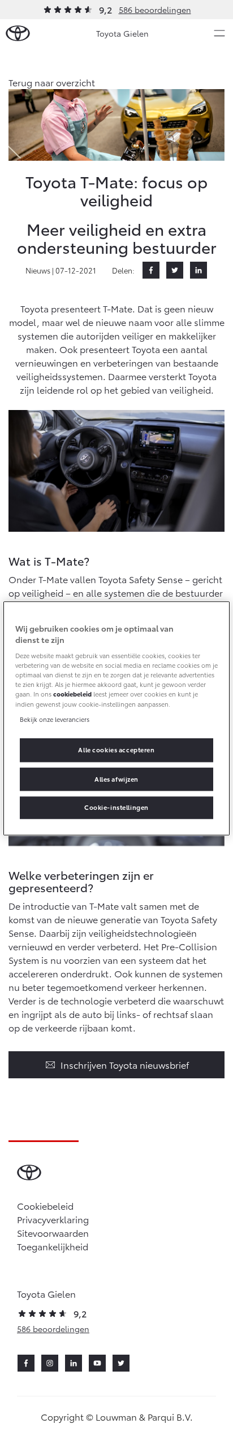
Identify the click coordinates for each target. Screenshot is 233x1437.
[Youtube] (97, 1363)
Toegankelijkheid (52, 1246)
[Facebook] (151, 270)
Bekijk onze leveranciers (54, 719)
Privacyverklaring (53, 1219)
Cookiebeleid (45, 1205)
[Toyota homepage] (18, 33)
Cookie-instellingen (116, 807)
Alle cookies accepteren (116, 749)
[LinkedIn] (198, 270)
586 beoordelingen (155, 9)
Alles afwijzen (116, 778)
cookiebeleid (72, 694)
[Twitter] (175, 270)
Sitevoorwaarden (53, 1232)
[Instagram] (50, 1363)
